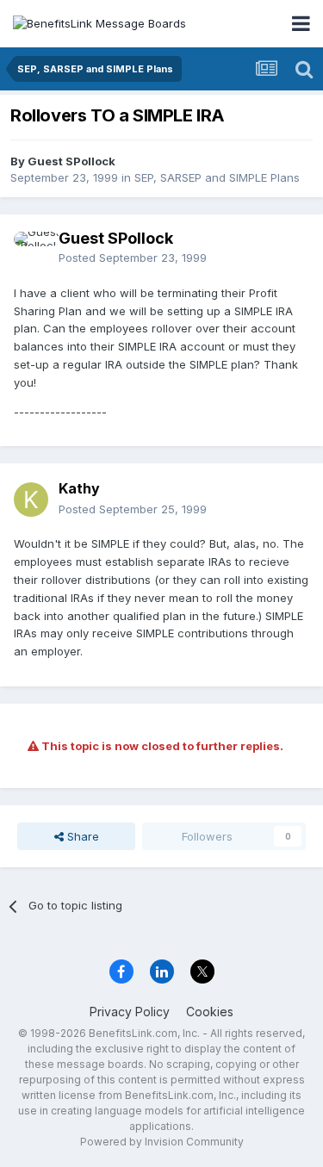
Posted (133, 257)
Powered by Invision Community (162, 1141)
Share (81, 836)
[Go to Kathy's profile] (31, 499)
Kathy (79, 488)
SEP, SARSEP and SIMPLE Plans (217, 177)
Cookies (209, 1011)
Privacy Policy (130, 1011)
